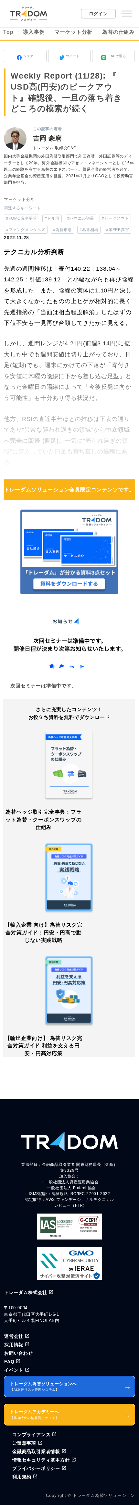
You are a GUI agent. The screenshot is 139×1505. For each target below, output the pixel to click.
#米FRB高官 (117, 230)
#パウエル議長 (80, 218)
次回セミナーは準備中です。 (43, 685)
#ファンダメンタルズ (25, 230)
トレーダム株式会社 (25, 1292)
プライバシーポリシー (36, 1468)
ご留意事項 (24, 1443)
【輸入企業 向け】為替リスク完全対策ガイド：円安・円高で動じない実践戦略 (43, 932)
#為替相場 (89, 230)
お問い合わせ (18, 1353)
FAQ (9, 1361)
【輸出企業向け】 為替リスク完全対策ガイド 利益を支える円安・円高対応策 (43, 1045)
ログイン (98, 13)
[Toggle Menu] (127, 13)
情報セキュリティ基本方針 (41, 1459)
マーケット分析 (74, 32)
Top (8, 32)
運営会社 (13, 1336)
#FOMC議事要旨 (21, 218)
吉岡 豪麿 (47, 138)
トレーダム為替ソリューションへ (71, 1386)
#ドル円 (52, 218)
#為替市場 (62, 230)
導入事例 (34, 32)
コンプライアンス (31, 1434)
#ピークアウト (115, 218)
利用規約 (21, 1476)
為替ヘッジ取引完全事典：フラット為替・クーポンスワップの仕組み (43, 819)
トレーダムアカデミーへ (71, 1414)
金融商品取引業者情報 (36, 1451)
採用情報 (13, 1344)
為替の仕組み (118, 32)
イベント (13, 1370)
